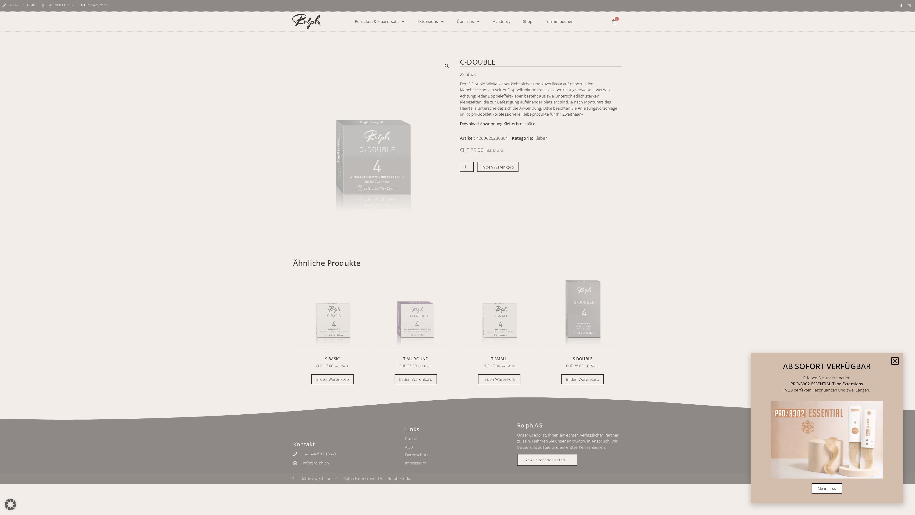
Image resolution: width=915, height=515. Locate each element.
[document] (457, 257)
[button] (10, 504)
